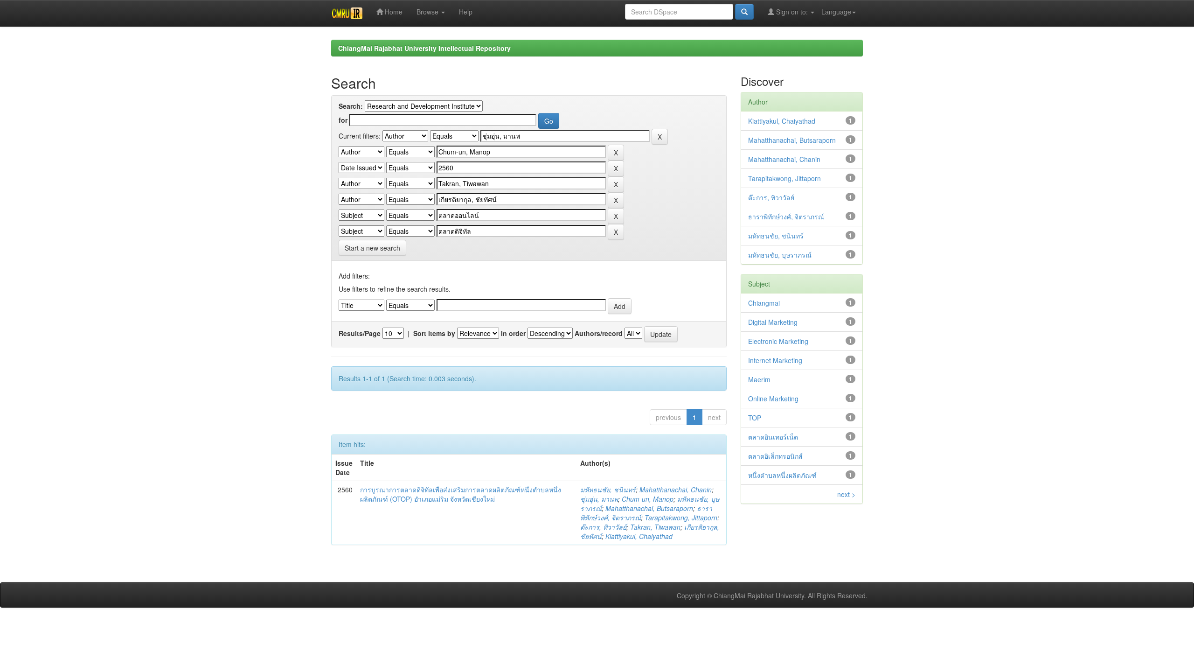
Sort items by (434, 333)
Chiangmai (764, 303)
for (343, 120)
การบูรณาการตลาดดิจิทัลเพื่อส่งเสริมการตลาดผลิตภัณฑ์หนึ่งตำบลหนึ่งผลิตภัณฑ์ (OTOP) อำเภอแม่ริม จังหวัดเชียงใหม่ (460, 494)
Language (836, 11)
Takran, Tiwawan (655, 527)
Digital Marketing (773, 322)
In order (513, 333)
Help (465, 11)
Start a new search (372, 247)
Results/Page (360, 333)
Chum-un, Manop (647, 499)
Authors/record (599, 333)
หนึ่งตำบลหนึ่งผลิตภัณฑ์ (782, 475)
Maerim (759, 379)
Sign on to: (792, 11)
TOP (754, 417)
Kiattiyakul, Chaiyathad (639, 536)
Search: (351, 106)
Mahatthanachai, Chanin (675, 489)
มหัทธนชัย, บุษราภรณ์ (780, 254)
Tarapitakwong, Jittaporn (681, 517)
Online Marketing (773, 398)
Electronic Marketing (778, 341)
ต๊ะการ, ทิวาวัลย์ (603, 527)
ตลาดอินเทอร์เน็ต (773, 436)
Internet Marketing (775, 360)
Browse (428, 11)
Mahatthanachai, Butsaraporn (649, 508)
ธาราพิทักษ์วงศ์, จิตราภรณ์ (786, 216)
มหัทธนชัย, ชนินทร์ (608, 489)
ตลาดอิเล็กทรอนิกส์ (775, 456)
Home (393, 11)
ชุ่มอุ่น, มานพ (599, 499)
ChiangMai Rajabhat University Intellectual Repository (424, 48)
